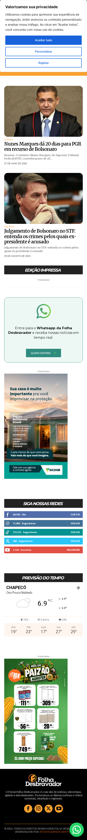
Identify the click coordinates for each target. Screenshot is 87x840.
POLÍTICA (9, 227)
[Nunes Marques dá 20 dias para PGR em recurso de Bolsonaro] (43, 111)
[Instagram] (38, 809)
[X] (49, 809)
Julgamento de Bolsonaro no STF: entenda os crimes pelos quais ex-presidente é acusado (40, 236)
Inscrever (73, 549)
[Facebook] (28, 809)
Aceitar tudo (43, 40)
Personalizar (43, 51)
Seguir (75, 523)
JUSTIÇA (8, 139)
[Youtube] (59, 809)
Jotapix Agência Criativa (55, 831)
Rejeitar (43, 63)
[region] (43, 36)
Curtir (75, 514)
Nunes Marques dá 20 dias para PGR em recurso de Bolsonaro (42, 146)
